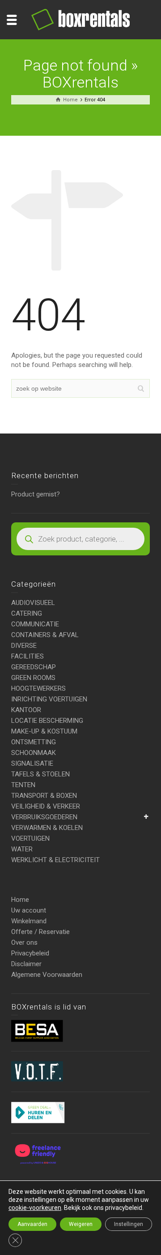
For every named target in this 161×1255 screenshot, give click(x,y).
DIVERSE (24, 646)
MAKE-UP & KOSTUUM (44, 731)
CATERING (26, 613)
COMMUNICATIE (35, 624)
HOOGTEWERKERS (38, 688)
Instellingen (128, 1224)
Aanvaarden (32, 1224)
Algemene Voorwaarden (46, 975)
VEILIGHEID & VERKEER (45, 806)
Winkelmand (29, 921)
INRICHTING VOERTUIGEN (49, 699)
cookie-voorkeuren (34, 1207)
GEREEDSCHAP (33, 667)
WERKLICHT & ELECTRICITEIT (55, 860)
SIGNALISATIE (32, 763)
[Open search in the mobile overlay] (80, 538)
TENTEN (23, 785)
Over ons (24, 942)
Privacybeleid (30, 953)
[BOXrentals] (80, 19)
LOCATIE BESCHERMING (47, 721)
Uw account (28, 910)
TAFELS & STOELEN (40, 774)
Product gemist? (35, 494)
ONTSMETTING (33, 742)
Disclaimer (26, 964)
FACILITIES (27, 656)
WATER (22, 849)
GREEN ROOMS (33, 678)
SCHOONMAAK (33, 753)
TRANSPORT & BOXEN (44, 796)
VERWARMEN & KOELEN (47, 828)
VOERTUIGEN (30, 838)
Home (20, 900)
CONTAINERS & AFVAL (45, 635)
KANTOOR (26, 710)
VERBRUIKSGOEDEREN (44, 817)
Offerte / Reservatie (40, 932)
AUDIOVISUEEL (33, 603)
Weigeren (81, 1224)
